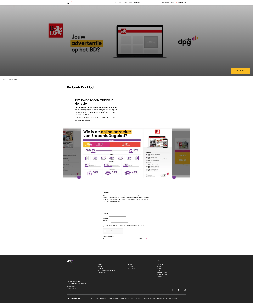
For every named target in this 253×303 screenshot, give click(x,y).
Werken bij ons (128, 2)
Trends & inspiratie (103, 272)
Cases (158, 270)
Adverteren (137, 2)
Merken (100, 266)
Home (4, 79)
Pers (92, 298)
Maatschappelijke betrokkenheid (106, 270)
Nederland (180, 2)
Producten (160, 264)
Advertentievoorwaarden (149, 298)
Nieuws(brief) (160, 276)
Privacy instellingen (173, 298)
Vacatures (130, 266)
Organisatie (101, 268)
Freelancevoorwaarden (161, 298)
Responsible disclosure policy (126, 298)
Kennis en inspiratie (162, 272)
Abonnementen (165, 2)
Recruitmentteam (132, 268)
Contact (172, 2)
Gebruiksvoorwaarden (113, 298)
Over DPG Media (117, 2)
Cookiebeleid (103, 298)
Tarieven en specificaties (163, 274)
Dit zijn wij (130, 264)
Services (159, 266)
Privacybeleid (138, 298)
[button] (240, 71)
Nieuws (100, 264)
